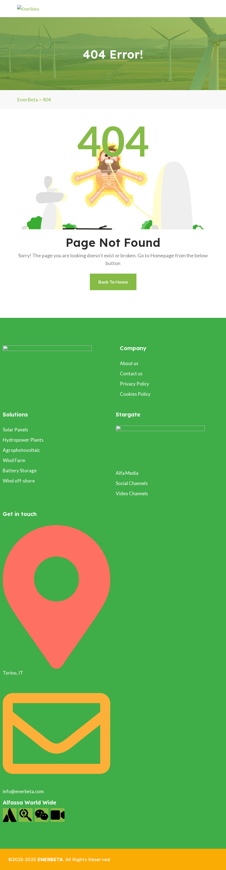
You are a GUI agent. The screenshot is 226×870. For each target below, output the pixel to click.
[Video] (57, 815)
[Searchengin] (26, 815)
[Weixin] (42, 815)
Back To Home (113, 281)
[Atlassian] (10, 815)
